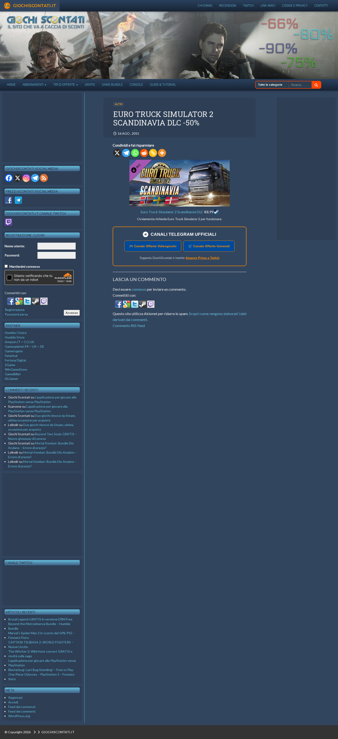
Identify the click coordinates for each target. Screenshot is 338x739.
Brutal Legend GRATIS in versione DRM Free (40, 619)
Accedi (13, 702)
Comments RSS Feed (129, 325)
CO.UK (29, 342)
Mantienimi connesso (24, 266)
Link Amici (268, 6)
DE (42, 346)
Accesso (72, 313)
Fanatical (11, 356)
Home (11, 85)
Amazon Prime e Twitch (202, 258)
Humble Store (15, 337)
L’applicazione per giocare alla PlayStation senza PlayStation (42, 663)
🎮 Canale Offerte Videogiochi (152, 246)
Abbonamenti (33, 85)
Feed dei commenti (21, 711)
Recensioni (227, 6)
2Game (10, 365)
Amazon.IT (12, 342)
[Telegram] (126, 153)
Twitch (248, 6)
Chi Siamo (205, 6)
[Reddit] (144, 153)
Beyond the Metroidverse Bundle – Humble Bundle (39, 626)
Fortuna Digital (15, 360)
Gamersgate (14, 351)
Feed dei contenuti (21, 707)
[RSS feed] (44, 178)
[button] (119, 305)
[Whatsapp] (135, 153)
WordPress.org (19, 716)
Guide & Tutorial (163, 85)
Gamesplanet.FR (17, 346)
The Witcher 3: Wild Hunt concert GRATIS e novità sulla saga (40, 653)
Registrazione (15, 310)
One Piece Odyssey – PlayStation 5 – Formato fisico (41, 676)
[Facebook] (9, 178)
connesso (139, 289)
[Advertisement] (306, 169)
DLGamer (11, 379)
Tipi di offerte (64, 85)
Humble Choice (16, 333)
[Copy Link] (153, 153)
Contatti (321, 6)
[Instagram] (26, 178)
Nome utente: (15, 246)
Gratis (90, 85)
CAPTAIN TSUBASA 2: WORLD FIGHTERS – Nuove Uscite (40, 644)
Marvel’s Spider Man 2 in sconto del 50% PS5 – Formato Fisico (41, 635)
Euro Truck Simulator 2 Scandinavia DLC (171, 212)
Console (136, 85)
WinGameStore (16, 369)
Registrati (15, 697)
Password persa (16, 314)
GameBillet (13, 374)
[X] (117, 153)
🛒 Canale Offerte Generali (209, 246)
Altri (118, 104)
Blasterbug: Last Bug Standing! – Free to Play (40, 670)
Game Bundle (112, 85)
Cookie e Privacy (294, 6)
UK (34, 346)
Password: (12, 255)
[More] (162, 153)
